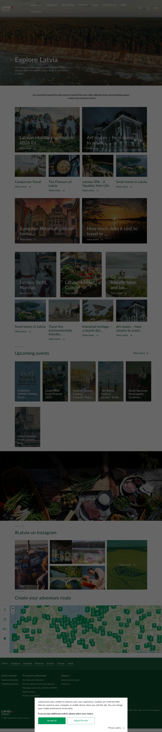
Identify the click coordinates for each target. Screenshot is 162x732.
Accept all (51, 721)
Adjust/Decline (81, 721)
